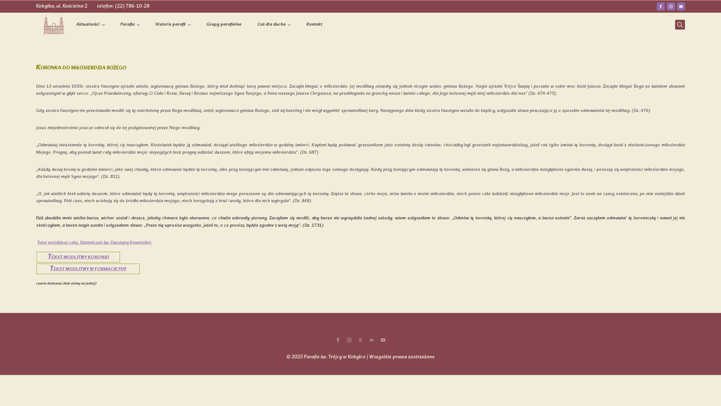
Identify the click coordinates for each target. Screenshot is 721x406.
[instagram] (671, 6)
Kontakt (314, 24)
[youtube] (681, 6)
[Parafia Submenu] (139, 24)
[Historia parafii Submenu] (190, 24)
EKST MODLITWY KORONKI (78, 257)
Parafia (128, 24)
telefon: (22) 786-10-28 (123, 6)
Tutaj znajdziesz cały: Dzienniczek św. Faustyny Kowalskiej (94, 242)
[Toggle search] (680, 25)
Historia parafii (170, 24)
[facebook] (661, 6)
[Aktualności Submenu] (104, 24)
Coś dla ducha (271, 24)
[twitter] (360, 340)
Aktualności (88, 24)
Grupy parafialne (224, 24)
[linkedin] (371, 340)
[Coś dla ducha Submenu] (290, 24)
